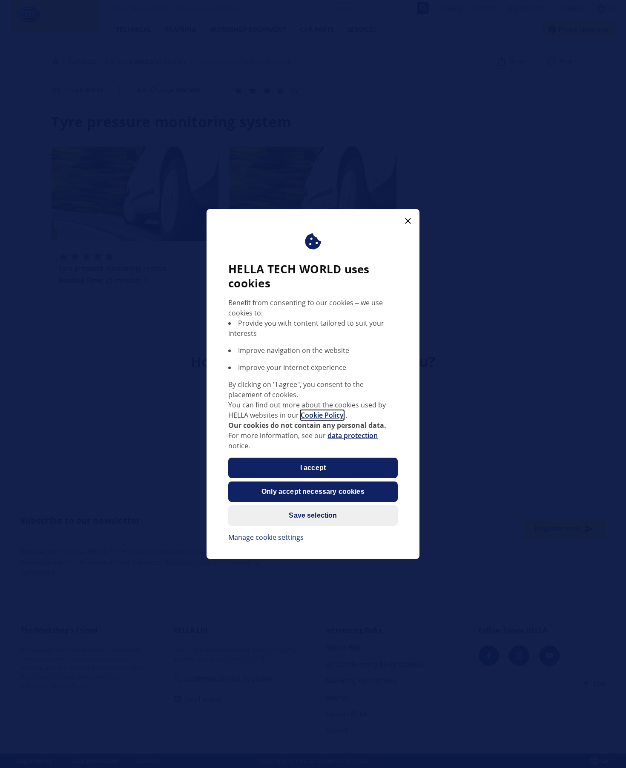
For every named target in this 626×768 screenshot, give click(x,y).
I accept (313, 467)
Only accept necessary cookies (313, 491)
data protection (352, 435)
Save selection (313, 515)
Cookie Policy (322, 415)
